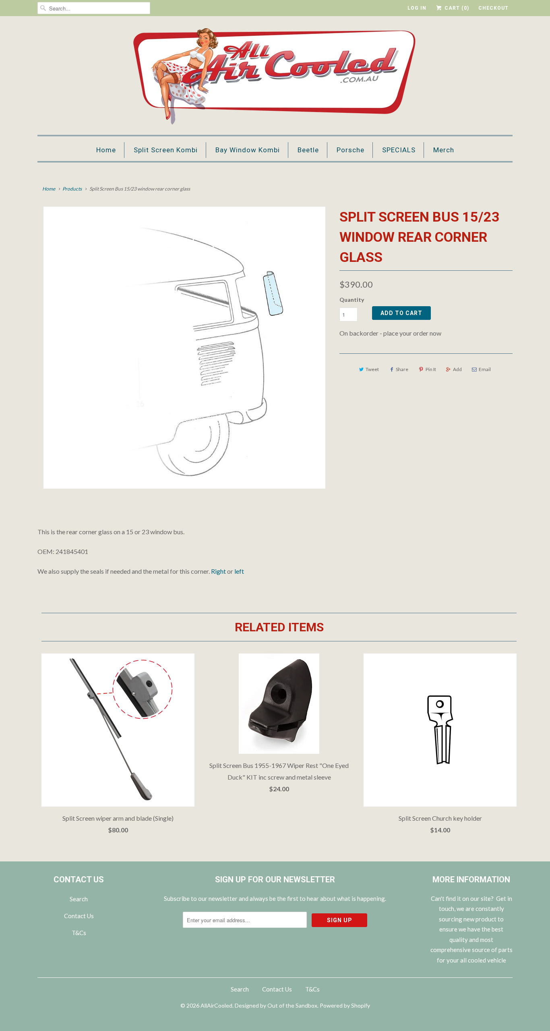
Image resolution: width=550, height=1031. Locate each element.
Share (402, 369)
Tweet (372, 369)
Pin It (431, 369)
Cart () (456, 8)
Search (79, 898)
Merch (443, 150)
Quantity (351, 299)
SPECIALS (399, 150)
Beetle (308, 150)
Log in (416, 8)
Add (457, 369)
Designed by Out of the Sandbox (276, 1005)
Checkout (493, 8)
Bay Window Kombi (247, 150)
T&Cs (79, 932)
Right (218, 571)
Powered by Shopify (345, 1005)
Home (106, 150)
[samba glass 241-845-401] (184, 348)
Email (485, 369)
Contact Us (79, 915)
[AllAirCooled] (275, 77)
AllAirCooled (216, 1005)
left (239, 571)
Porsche (350, 150)
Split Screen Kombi (166, 150)
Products (72, 189)
